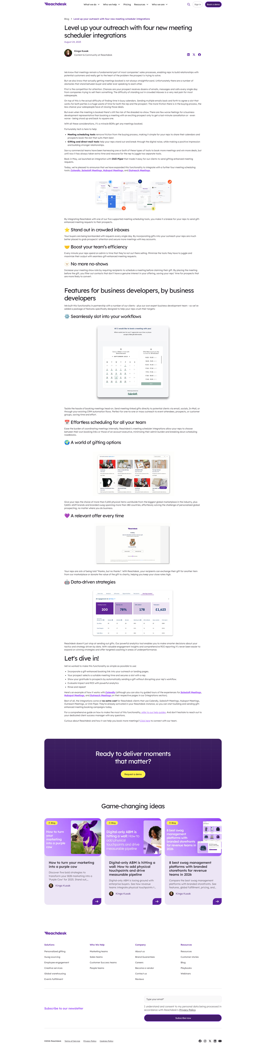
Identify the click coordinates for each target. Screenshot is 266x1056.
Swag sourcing (52, 957)
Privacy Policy (187, 1010)
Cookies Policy (106, 1041)
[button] (91, 4)
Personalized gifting (54, 951)
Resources (186, 951)
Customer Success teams (103, 962)
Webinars (186, 973)
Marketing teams (99, 951)
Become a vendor (144, 968)
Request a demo (133, 774)
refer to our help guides (153, 712)
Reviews (139, 979)
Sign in (198, 4)
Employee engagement (56, 962)
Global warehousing (55, 973)
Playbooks (186, 968)
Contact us (141, 973)
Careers (139, 962)
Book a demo (213, 4)
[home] (55, 4)
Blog (183, 962)
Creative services (53, 968)
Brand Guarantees (145, 957)
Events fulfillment (53, 979)
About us (140, 951)
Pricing (127, 4)
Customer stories (190, 957)
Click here (145, 720)
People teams (97, 968)
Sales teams (96, 957)
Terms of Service (72, 1041)
